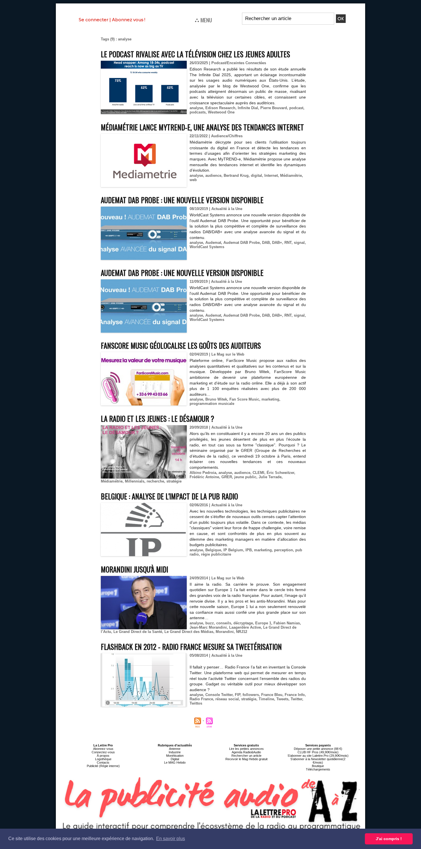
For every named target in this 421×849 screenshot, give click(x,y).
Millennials (134, 481)
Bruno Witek (216, 399)
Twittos (196, 703)
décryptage (243, 623)
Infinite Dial (248, 108)
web (193, 180)
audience (213, 175)
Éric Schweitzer (280, 472)
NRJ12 (241, 632)
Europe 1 (263, 623)
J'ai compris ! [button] (389, 838)
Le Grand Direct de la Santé (137, 632)
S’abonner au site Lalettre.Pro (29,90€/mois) (318, 755)
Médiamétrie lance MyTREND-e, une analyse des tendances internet (202, 127)
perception (283, 550)
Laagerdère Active (245, 627)
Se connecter (93, 19)
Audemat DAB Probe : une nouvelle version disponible (182, 200)
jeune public (245, 477)
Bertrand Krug (236, 175)
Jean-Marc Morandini (208, 627)
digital (256, 175)
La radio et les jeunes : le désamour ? (157, 418)
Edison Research (220, 108)
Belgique (213, 550)
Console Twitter (219, 695)
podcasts (198, 112)
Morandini (225, 632)
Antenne (174, 748)
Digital (175, 759)
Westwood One (221, 112)
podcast (296, 108)
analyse (196, 108)
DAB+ (277, 242)
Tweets (282, 699)
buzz (209, 623)
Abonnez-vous (103, 748)
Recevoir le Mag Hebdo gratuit (246, 759)
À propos (103, 755)
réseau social (227, 699)
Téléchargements (318, 769)
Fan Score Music (244, 399)
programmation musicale (212, 403)
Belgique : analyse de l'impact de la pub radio (169, 496)
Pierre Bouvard (273, 108)
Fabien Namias (287, 623)
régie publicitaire (216, 554)
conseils (223, 623)
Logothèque (103, 759)
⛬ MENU (203, 20)
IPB (248, 550)
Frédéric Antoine (204, 477)
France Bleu (271, 695)
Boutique (318, 766)
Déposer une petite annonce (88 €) (318, 748)
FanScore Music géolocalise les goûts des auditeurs (181, 345)
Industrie (175, 752)
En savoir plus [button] (170, 838)
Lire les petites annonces (246, 748)
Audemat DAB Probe (241, 242)
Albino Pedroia (203, 472)
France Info (295, 695)
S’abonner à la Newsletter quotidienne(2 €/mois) (317, 760)
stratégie (174, 481)
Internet (271, 175)
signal (299, 242)
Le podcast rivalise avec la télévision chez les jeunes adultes (195, 54)
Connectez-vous (103, 752)
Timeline (266, 699)
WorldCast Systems (207, 247)
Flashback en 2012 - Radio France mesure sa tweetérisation (191, 646)
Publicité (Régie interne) (103, 766)
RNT (288, 242)
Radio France (201, 699)
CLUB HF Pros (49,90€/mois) (318, 752)
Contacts (103, 762)
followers (251, 695)
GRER (226, 477)
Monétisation (175, 755)
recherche (155, 481)
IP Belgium (233, 550)
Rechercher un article (246, 755)
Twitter (296, 699)
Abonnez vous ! (128, 19)
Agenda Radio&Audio (246, 752)
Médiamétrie (291, 175)
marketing (270, 399)
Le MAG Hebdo (175, 762)
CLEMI (258, 472)
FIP (237, 695)
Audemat (213, 242)
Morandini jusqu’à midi (134, 569)
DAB (266, 242)
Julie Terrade (270, 477)
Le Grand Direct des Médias (188, 632)
